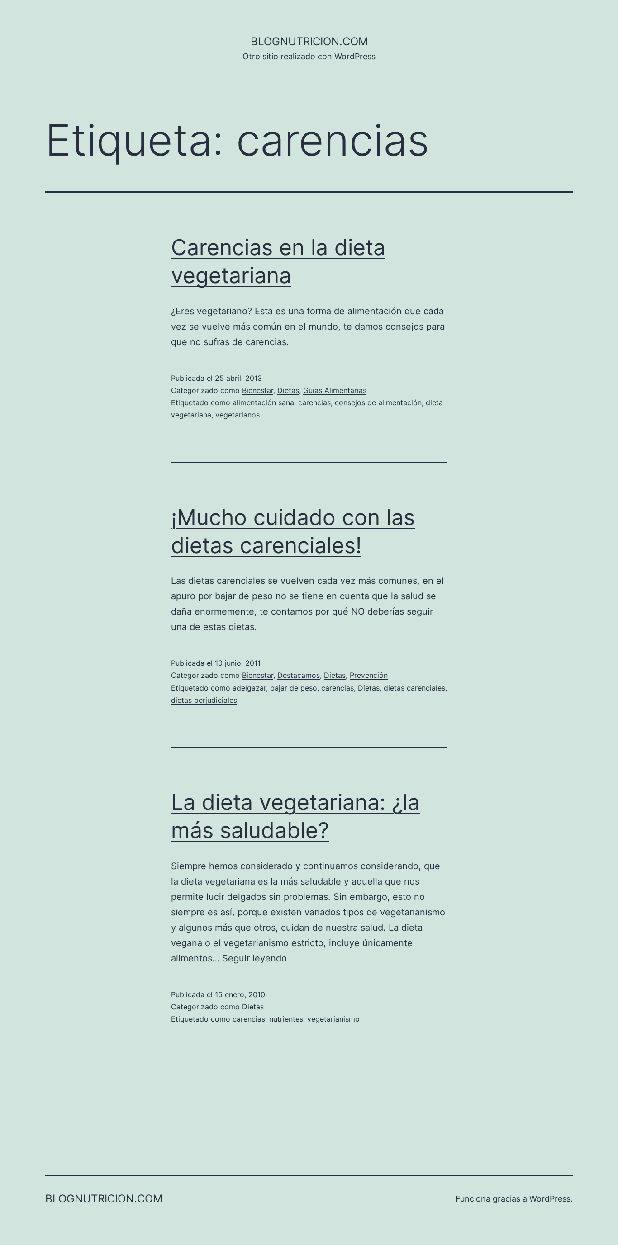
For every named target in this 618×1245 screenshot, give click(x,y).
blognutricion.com (309, 41)
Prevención (369, 675)
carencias (314, 402)
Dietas (288, 390)
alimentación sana (263, 402)
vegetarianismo (333, 1018)
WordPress (549, 1198)
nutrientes (286, 1018)
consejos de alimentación (378, 402)
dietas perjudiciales (204, 700)
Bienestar (257, 390)
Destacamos (298, 675)
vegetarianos (237, 414)
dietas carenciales (414, 687)
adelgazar (249, 687)
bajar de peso (293, 687)
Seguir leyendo (254, 958)
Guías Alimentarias (334, 390)
